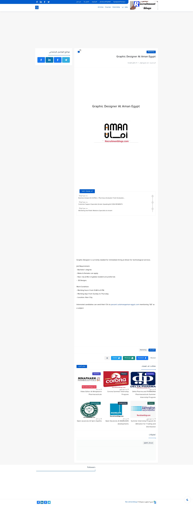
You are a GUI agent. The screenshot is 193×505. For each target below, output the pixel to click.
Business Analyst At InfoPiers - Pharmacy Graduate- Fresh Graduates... (101, 198)
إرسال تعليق (148, 443)
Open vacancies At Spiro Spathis (89, 421)
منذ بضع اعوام (84, 195)
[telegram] (48, 1)
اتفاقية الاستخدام (105, 2)
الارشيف (94, 2)
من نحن (78, 2)
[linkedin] (41, 1)
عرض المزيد (81, 366)
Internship (116, 7)
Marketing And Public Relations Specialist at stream (95, 211)
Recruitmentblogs (131, 502)
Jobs (126, 7)
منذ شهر (151, 389)
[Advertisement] (96, 31)
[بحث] (37, 7)
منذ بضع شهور (123, 389)
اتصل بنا (86, 2)
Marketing (151, 52)
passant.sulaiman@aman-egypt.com (125, 305)
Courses (108, 7)
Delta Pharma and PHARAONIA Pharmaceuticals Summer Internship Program (144, 394)
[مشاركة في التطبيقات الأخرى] (107, 358)
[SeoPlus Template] (155, 502)
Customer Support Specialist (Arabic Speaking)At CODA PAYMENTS (100, 204)
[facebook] (44, 1)
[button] (142, 358)
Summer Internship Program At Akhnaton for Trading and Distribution (143, 424)
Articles (100, 7)
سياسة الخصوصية (119, 2)
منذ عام (98, 389)
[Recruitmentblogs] (144, 5)
